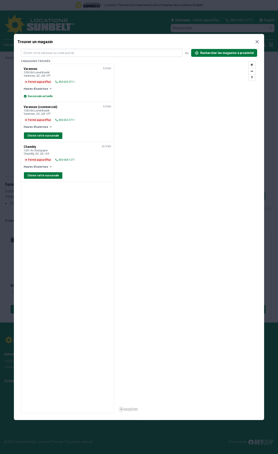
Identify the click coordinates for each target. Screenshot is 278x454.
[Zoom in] (252, 65)
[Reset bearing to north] (252, 77)
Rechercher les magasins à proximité (224, 53)
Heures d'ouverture (38, 89)
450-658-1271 (65, 160)
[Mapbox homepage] (128, 409)
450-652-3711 (65, 82)
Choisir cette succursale (43, 135)
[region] (187, 236)
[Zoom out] (252, 71)
